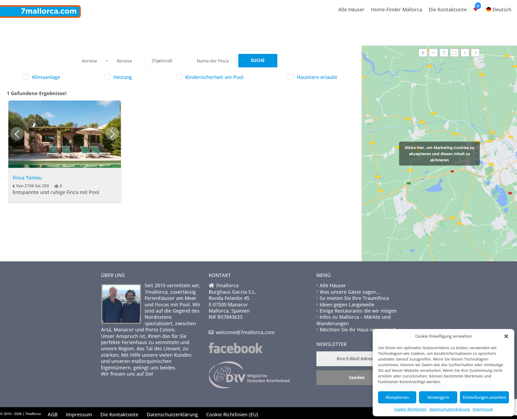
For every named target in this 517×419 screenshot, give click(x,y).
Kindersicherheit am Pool (214, 77)
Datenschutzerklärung (449, 409)
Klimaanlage (46, 77)
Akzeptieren (397, 397)
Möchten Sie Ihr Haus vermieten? (358, 329)
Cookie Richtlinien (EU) (232, 414)
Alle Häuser (351, 9)
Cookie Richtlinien (410, 409)
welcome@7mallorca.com (245, 332)
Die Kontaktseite (448, 9)
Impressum (483, 409)
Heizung (122, 77)
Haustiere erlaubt (317, 77)
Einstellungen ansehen (484, 397)
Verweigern (438, 397)
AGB (53, 414)
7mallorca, (157, 292)
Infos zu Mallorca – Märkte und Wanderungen (353, 320)
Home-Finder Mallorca (396, 9)
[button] (506, 336)
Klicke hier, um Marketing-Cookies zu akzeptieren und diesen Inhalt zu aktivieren (439, 153)
